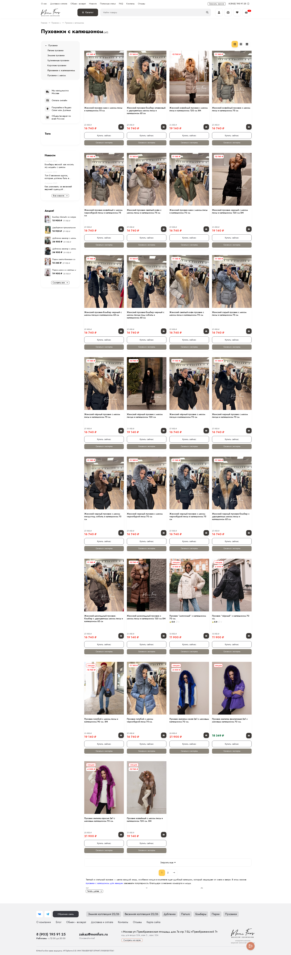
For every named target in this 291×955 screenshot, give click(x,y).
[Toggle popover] (250, 946)
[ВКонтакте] (39, 914)
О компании (43, 922)
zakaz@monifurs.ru (93, 934)
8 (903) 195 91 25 (238, 3)
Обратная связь (66, 914)
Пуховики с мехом (56, 75)
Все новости (59, 195)
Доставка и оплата (58, 3)
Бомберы (200, 914)
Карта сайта (153, 922)
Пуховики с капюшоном (61, 70)
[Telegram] (48, 914)
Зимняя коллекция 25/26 (103, 914)
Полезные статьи (108, 3)
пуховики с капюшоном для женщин (104, 883)
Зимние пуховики (56, 55)
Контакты (130, 3)
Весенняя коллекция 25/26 (141, 914)
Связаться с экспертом (104, 142)
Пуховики (55, 23)
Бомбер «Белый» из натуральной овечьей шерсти (74, 216)
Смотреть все (59, 282)
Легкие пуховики (55, 50)
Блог (58, 922)
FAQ (121, 3)
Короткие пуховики (56, 65)
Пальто (185, 914)
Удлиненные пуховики (58, 60)
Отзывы (141, 3)
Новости (93, 3)
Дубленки (170, 914)
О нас (44, 3)
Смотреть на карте (132, 940)
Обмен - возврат (78, 3)
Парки (216, 914)
